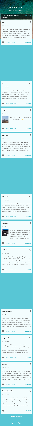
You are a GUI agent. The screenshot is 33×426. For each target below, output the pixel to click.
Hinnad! (4, 197)
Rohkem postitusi (16, 417)
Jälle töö (4, 250)
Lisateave (28, 42)
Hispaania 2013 (16, 7)
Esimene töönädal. (7, 391)
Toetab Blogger (17, 423)
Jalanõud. (5, 223)
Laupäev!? (5, 338)
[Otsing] (31, 3)
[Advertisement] (16, 63)
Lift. (3, 22)
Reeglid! (4, 364)
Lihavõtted (5, 135)
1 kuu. (4, 84)
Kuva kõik (28, 15)
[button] (30, 22)
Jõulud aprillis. (7, 311)
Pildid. (4, 110)
